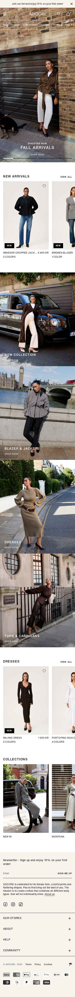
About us (50, 894)
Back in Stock (30, 24)
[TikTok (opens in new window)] (20, 904)
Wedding (57, 24)
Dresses (45, 24)
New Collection (11, 24)
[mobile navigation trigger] (4, 14)
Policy (38, 964)
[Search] (59, 14)
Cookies (48, 964)
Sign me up (65, 873)
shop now (37, 154)
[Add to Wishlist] (44, 186)
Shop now (11, 360)
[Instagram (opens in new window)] (13, 904)
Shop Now (11, 547)
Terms (28, 964)
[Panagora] (70, 964)
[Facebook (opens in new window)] (5, 904)
